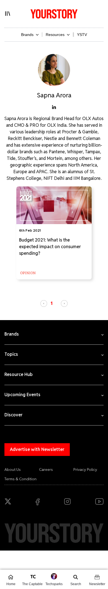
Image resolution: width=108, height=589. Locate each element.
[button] (43, 303)
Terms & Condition (20, 478)
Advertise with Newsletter (37, 449)
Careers (46, 469)
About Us (12, 469)
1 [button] (52, 303)
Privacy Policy (85, 469)
